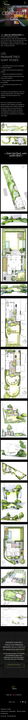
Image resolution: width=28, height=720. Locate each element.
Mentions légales (21, 711)
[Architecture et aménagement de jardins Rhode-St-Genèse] (14, 596)
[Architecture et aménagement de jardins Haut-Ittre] (14, 187)
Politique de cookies (6, 709)
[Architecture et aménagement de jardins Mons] (14, 255)
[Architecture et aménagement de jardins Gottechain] (14, 322)
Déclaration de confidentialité (8, 711)
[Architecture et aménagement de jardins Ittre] (14, 140)
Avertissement (4, 713)
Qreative (19, 695)
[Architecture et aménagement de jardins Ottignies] (14, 545)
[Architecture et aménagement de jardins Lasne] (14, 471)
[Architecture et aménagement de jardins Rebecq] (14, 127)
